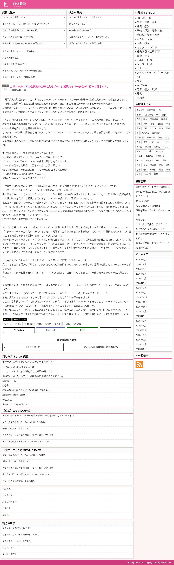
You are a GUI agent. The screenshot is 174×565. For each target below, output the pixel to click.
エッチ (9, 324)
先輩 (138, 142)
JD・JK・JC (144, 18)
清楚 (138, 124)
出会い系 (147, 174)
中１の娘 (6, 508)
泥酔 (139, 76)
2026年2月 (141, 288)
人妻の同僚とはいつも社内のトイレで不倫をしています (27, 435)
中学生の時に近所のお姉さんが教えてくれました (27, 362)
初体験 (153, 165)
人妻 (138, 119)
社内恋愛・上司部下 (148, 51)
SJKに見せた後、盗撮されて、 (16, 428)
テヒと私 (7, 399)
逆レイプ (140, 110)
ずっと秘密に (142, 201)
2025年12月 (142, 297)
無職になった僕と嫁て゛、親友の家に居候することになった (33, 376)
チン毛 (139, 160)
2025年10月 (142, 306)
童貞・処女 (143, 55)
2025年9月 (141, 311)
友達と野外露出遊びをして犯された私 (19, 30)
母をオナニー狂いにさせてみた (16, 541)
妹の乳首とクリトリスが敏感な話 (153, 187)
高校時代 (160, 156)
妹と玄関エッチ (9, 502)
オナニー (142, 68)
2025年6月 (141, 325)
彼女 (49, 324)
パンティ (160, 151)
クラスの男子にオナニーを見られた (85, 17)
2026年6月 (141, 269)
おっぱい (149, 160)
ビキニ (139, 156)
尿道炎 (5, 515)
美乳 (165, 160)
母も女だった (8, 547)
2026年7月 (141, 264)
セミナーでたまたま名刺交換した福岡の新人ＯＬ (27, 371)
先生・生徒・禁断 (147, 22)
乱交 (8, 319)
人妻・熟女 (143, 43)
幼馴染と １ (9, 381)
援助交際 (151, 110)
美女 (145, 124)
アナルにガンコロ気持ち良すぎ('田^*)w (101, 347)
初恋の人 (6, 489)
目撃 (156, 174)
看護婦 (164, 119)
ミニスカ (149, 156)
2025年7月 (141, 321)
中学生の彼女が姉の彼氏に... (82, 30)
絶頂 (161, 165)
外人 (139, 93)
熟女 (145, 119)
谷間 (138, 165)
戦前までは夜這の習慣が (15, 395)
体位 (145, 170)
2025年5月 (141, 330)
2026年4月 (141, 278)
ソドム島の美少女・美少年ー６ (152, 224)
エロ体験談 (148, 563)
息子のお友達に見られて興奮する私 (85, 43)
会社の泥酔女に (33, 347)
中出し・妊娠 (144, 60)
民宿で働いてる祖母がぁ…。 (150, 205)
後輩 (145, 142)
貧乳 (158, 160)
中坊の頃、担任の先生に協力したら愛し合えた (23, 43)
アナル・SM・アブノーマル (153, 72)
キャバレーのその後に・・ (16, 404)
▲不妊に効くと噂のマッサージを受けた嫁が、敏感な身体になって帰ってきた (38, 415)
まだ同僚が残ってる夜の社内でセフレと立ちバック (25, 24)
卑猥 (168, 170)
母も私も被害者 (9, 554)
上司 (152, 142)
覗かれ (139, 115)
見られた (149, 115)
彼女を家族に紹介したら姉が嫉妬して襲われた (26, 390)
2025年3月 (141, 339)
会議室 (160, 124)
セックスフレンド (147, 47)
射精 (40, 324)
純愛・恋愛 (21, 319)
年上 (159, 142)
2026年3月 (141, 283)
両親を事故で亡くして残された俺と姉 (153, 212)
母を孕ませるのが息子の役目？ (16, 528)
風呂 (68, 324)
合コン (153, 128)
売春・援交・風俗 (147, 89)
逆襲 (161, 170)
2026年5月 (141, 274)
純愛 (138, 174)
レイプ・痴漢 (144, 64)
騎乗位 (78, 324)
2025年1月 (141, 349)
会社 (152, 124)
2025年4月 (141, 335)
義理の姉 (140, 137)
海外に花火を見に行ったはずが (18, 366)
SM (157, 115)
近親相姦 (142, 85)
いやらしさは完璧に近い (13, 17)
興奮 (59, 324)
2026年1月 (141, 292)
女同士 (30, 324)
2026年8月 (141, 259)
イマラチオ (141, 151)
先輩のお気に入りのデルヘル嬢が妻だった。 (89, 37)
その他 (140, 97)
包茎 (138, 170)
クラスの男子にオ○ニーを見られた (18, 37)
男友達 (139, 147)
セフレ (167, 142)
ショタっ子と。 (9, 495)
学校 (168, 124)
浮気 (167, 137)
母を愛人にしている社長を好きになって (20, 534)
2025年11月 (142, 302)
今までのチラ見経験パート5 (150, 229)
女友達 (148, 147)
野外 (145, 128)
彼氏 (160, 137)
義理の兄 (156, 133)
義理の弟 (151, 137)
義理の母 (145, 133)
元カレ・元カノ (146, 39)
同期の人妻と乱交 (77, 24)
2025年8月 (141, 316)
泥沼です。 (141, 219)
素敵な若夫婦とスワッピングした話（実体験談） (153, 245)
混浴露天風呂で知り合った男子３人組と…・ (153, 236)
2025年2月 (141, 344)
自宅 (161, 128)
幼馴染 (5, 385)
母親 (168, 128)
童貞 (145, 165)
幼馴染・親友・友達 (148, 34)
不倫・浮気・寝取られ (149, 30)
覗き (160, 110)
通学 (138, 128)
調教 (164, 115)
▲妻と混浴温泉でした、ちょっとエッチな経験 (23, 422)
